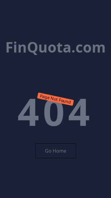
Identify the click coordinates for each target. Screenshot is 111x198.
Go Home (55, 151)
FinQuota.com (55, 47)
